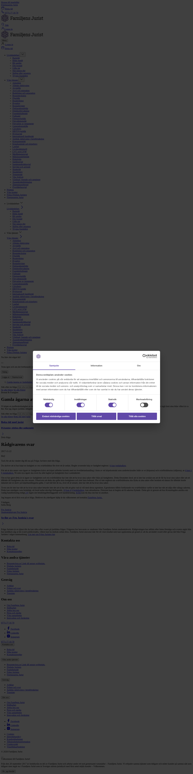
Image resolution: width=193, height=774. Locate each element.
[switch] (81, 405)
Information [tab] (96, 365)
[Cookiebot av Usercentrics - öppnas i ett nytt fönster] (144, 356)
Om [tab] (139, 365)
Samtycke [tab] (54, 365)
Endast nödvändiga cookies (56, 416)
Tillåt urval (96, 416)
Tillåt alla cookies (137, 416)
